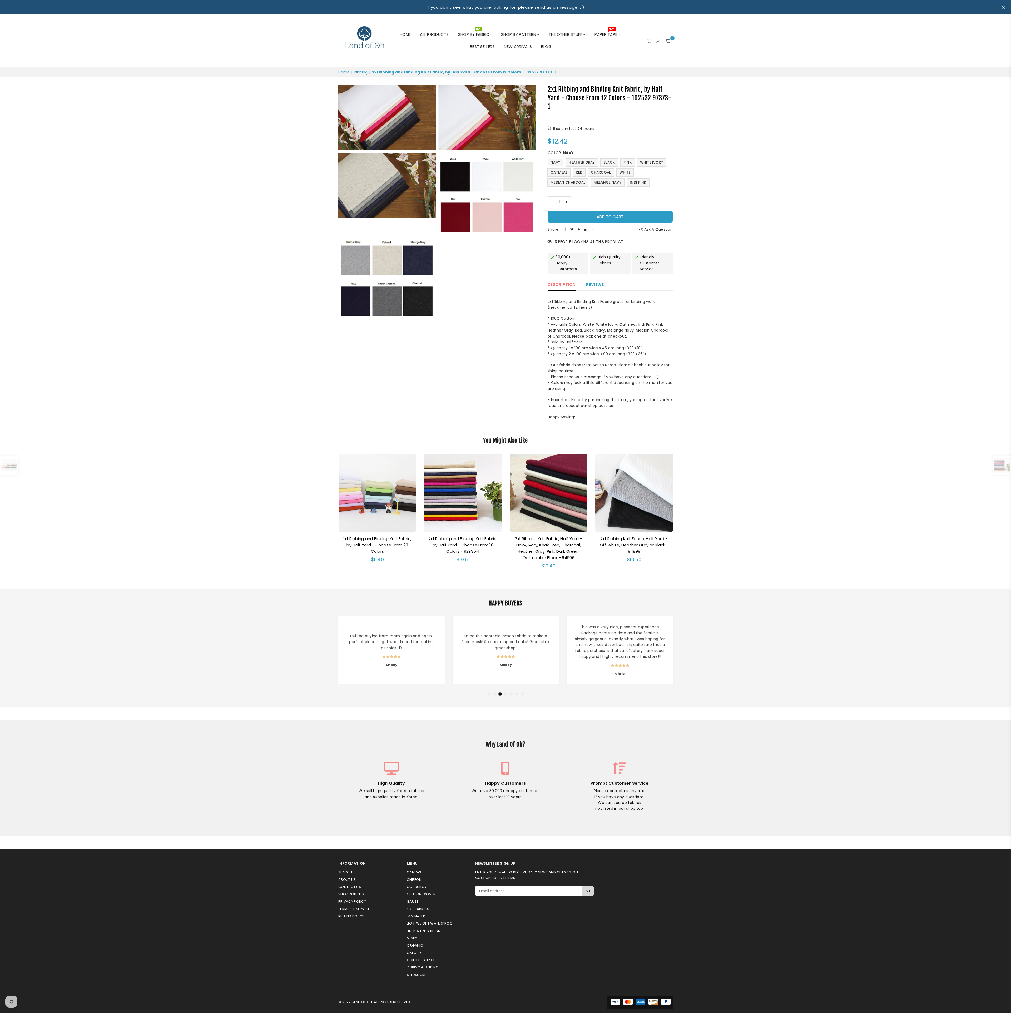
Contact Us (349, 886)
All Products (434, 34)
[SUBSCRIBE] (588, 891)
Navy (555, 162)
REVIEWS (595, 284)
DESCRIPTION (562, 284)
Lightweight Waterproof (430, 923)
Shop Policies (351, 894)
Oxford (414, 952)
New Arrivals (518, 46)
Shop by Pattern (519, 34)
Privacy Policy (352, 901)
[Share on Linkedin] (585, 229)
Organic (415, 945)
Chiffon (414, 879)
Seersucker (418, 974)
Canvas (414, 872)
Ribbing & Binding (423, 967)
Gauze (412, 901)
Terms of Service (354, 908)
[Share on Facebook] (565, 229)
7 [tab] (522, 694)
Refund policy (351, 916)
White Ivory (651, 162)
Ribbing (361, 72)
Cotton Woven (421, 894)
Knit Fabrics (418, 908)
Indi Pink (638, 182)
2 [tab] (495, 694)
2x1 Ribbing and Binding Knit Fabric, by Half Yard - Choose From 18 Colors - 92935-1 (463, 545)
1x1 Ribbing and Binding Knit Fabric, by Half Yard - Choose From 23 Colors (377, 545)
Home (405, 34)
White (625, 172)
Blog (546, 46)
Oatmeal (559, 172)
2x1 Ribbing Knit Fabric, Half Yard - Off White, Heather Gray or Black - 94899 (634, 545)
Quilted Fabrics (421, 959)
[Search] (648, 41)
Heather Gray (582, 162)
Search (345, 872)
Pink (627, 162)
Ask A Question (658, 229)
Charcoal (601, 172)
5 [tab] (511, 694)
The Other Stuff (566, 34)
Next (679, 514)
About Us (347, 879)
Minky (412, 938)
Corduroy (417, 886)
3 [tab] (500, 694)
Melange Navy (607, 182)
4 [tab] (506, 694)
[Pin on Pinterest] (579, 229)
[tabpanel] (391, 650)
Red (579, 172)
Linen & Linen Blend (423, 930)
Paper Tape (606, 33)
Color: (560, 152)
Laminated (416, 916)
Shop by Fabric (474, 33)
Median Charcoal (568, 182)
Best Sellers (482, 46)
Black (609, 162)
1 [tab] (489, 694)
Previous (331, 514)
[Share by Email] (592, 229)
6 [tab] (517, 694)
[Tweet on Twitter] (572, 229)
